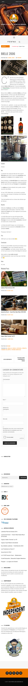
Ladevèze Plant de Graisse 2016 (8, 288)
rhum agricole (16, 349)
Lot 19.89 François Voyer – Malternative (11, 555)
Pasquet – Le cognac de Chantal (9, 561)
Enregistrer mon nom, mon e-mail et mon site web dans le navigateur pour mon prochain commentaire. (13, 430)
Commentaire (6, 380)
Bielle (10, 348)
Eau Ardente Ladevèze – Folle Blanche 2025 (12, 546)
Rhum (8, 346)
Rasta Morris (6, 88)
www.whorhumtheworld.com (7, 133)
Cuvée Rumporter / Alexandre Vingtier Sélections (13, 558)
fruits (24, 348)
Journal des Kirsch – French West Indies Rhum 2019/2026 (13, 312)
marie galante (6, 349)
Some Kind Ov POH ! (6, 552)
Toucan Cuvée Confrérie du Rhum (21, 359)
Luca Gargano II (7, 359)
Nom (4, 399)
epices (19, 348)
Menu (3, 1)
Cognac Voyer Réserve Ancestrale (9, 542)
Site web (5, 419)
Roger (19, 57)
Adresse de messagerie (6, 409)
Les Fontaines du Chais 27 (8, 549)
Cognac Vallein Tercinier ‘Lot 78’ (8, 336)
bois (14, 348)
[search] (19, 42)
